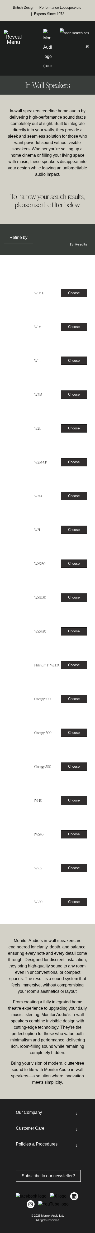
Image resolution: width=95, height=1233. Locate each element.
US (86, 47)
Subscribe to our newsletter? (48, 1176)
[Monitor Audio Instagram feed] (31, 1204)
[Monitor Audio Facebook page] (32, 1196)
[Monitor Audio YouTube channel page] (53, 1204)
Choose (74, 293)
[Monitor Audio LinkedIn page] (74, 1196)
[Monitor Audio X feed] (59, 1196)
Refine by (18, 237)
